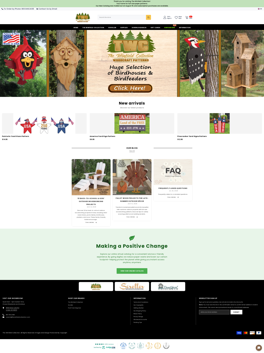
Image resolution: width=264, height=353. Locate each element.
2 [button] (132, 92)
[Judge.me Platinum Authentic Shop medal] (132, 345)
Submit (236, 312)
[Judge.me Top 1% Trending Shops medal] (157, 345)
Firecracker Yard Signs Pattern (192, 136)
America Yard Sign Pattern (102, 136)
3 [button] (134, 92)
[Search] (124, 17)
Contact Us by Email (48, 9)
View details (89, 222)
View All (132, 151)
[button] (23, 63)
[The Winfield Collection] (95, 287)
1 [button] (129, 92)
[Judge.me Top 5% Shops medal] (166, 345)
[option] (132, 63)
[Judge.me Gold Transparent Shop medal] (149, 345)
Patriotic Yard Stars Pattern (15, 136)
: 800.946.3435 (27, 9)
